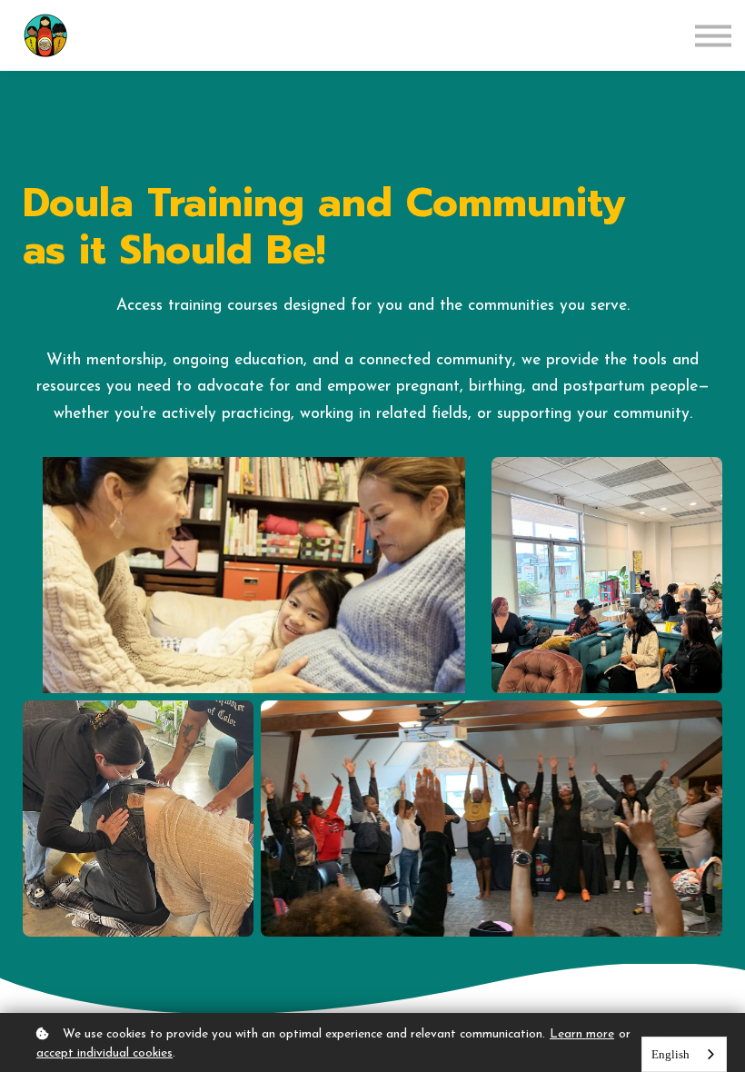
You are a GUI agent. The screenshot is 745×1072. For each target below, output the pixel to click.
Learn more (582, 1034)
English (670, 1054)
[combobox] (684, 1054)
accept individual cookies (104, 1053)
